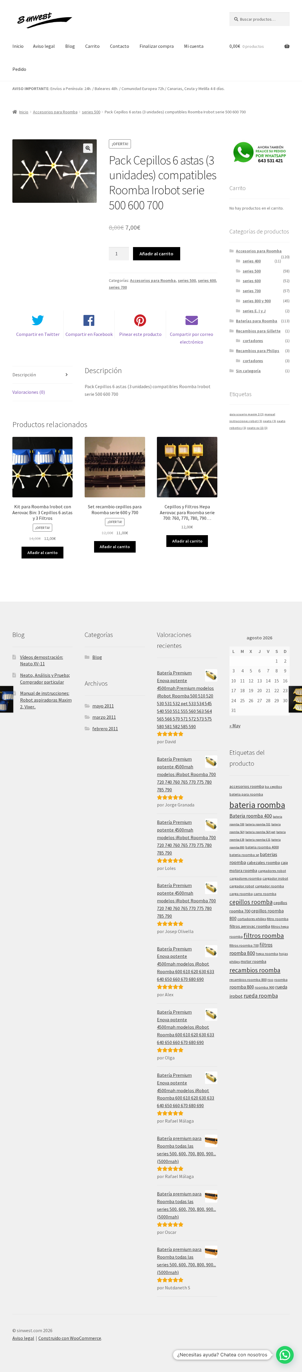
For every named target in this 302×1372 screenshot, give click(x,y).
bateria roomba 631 (257, 840)
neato (269, 421)
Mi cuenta (193, 46)
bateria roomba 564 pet (260, 832)
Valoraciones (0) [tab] (28, 392)
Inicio (18, 46)
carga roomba (241, 893)
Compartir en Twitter (38, 334)
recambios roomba (254, 970)
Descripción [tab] (24, 375)
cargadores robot (272, 870)
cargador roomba (269, 886)
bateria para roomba (246, 794)
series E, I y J (254, 310)
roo (270, 979)
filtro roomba (277, 919)
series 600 (207, 280)
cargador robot (241, 886)
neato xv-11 (257, 428)
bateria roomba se (244, 854)
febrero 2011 (105, 728)
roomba (281, 979)
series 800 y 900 (257, 300)
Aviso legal (44, 46)
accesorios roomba (246, 786)
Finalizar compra (156, 46)
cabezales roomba (263, 862)
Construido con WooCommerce (69, 1338)
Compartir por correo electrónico (191, 338)
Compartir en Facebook (89, 334)
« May (234, 726)
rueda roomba (261, 995)
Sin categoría (248, 370)
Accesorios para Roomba (55, 112)
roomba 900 (264, 987)
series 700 (118, 287)
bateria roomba (257, 804)
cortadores (253, 340)
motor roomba (253, 961)
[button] (88, 148)
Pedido (19, 69)
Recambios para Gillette (258, 331)
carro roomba (265, 893)
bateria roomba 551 (257, 824)
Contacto (119, 46)
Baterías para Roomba (256, 321)
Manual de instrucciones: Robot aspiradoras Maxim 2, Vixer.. (46, 699)
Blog (70, 46)
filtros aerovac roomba (249, 926)
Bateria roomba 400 (250, 816)
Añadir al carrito (156, 254)
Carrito (92, 46)
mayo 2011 (103, 706)
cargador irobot (275, 878)
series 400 (252, 261)
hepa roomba (267, 953)
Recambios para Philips (257, 350)
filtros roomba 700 (244, 945)
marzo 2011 (104, 717)
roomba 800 (241, 987)
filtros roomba (264, 935)
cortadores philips (251, 919)
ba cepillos (273, 786)
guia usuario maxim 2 (246, 414)
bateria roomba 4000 (262, 847)
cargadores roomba (245, 878)
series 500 (91, 112)
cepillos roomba (251, 902)
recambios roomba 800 (248, 979)
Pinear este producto (140, 334)
